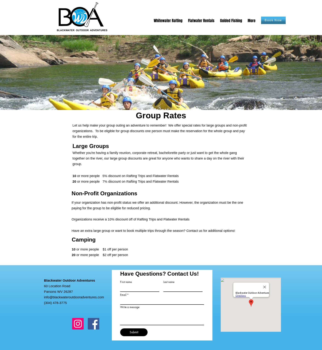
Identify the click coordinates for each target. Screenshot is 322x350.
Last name (168, 282)
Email (123, 295)
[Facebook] (93, 323)
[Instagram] (78, 323)
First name (126, 282)
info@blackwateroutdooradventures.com (74, 297)
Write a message (129, 307)
